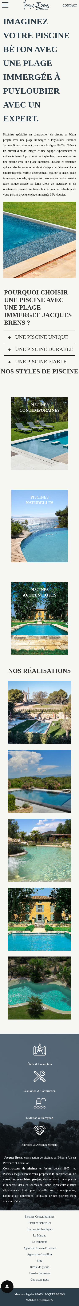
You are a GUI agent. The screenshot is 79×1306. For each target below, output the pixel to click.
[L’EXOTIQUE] (39, 1016)
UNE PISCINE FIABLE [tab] (40, 361)
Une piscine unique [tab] (41, 337)
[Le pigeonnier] (39, 947)
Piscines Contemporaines (39, 1216)
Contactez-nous (40, 1279)
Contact (70, 5)
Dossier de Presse (39, 1273)
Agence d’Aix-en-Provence (39, 1248)
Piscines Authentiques (39, 1229)
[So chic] (39, 810)
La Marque (39, 1235)
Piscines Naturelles (39, 1223)
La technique (39, 1241)
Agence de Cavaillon (39, 1254)
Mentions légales (24, 1294)
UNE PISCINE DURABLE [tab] (43, 349)
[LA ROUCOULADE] (39, 741)
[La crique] (39, 878)
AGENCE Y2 (46, 1299)
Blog (39, 1260)
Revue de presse (39, 1267)
